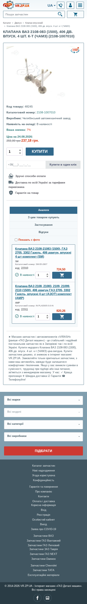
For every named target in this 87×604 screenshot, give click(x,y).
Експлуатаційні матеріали (43, 575)
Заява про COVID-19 (43, 529)
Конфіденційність (43, 480)
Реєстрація (43, 514)
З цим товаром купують (43, 217)
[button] (80, 5)
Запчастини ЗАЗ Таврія (43, 549)
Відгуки (43, 232)
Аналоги (43, 210)
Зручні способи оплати (30, 176)
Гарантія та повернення (43, 486)
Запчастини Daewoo (43, 559)
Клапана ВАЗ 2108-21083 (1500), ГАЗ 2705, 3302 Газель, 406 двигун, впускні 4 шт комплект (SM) (43, 252)
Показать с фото (29, 239)
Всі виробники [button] (17, 436)
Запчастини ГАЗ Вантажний (43, 540)
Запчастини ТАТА (43, 570)
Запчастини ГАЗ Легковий (43, 545)
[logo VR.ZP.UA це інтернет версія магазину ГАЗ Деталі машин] (16, 5)
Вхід (43, 510)
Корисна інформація (43, 505)
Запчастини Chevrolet (44, 565)
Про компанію (43, 491)
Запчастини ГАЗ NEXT (43, 554)
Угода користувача (43, 475)
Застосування (44, 224)
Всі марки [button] (13, 399)
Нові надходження (43, 470)
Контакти (43, 496)
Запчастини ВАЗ (43, 535)
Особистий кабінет (43, 519)
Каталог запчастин (43, 465)
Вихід (43, 524)
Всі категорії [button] (15, 424)
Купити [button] (40, 151)
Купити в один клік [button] (63, 164)
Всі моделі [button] (14, 411)
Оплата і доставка (43, 501)
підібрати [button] (43, 451)
